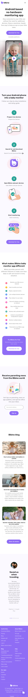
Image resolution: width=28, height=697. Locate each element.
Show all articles (14, 541)
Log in (2, 643)
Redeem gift (4, 638)
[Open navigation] (25, 3)
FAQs (16, 651)
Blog (2, 636)
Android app (18, 636)
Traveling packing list (6, 655)
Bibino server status (6, 645)
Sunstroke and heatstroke (5, 652)
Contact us (18, 660)
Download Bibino (5, 631)
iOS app (17, 633)
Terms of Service (18, 690)
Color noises (4, 666)
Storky (2, 677)
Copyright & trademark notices (14, 692)
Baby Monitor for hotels (19, 639)
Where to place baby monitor (6, 658)
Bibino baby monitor (20, 631)
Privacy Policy (9, 690)
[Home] (14, 686)
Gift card (3, 640)
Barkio (2, 672)
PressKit (17, 642)
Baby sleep (4, 664)
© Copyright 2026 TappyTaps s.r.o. (14, 688)
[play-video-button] (14, 58)
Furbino (3, 679)
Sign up (14, 413)
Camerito (3, 674)
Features (17, 656)
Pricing (3, 633)
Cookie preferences (20, 658)
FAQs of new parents (6, 662)
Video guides (18, 653)
